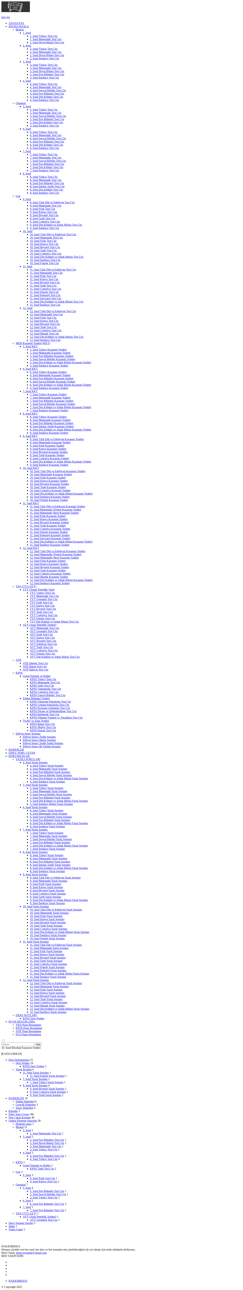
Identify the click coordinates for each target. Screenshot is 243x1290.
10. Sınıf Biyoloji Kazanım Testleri (49, 484)
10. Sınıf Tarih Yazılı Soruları (46, 925)
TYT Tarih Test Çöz (41, 612)
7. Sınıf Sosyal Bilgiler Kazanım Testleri (52, 404)
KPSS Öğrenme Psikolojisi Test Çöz (50, 701)
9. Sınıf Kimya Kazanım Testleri (48, 448)
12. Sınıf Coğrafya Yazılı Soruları (48, 1002)
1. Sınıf (27, 32)
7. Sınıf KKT (30, 391)
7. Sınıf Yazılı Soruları (35, 829)
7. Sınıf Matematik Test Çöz (45, 157)
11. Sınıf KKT (31, 503)
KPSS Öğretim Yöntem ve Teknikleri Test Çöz (56, 717)
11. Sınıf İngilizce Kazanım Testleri (49, 544)
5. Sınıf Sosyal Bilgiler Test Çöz (48, 116)
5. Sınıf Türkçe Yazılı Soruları (46, 788)
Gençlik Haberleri (26, 1104)
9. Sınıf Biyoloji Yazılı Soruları (47, 890)
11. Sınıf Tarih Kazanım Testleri (48, 525)
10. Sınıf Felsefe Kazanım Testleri (49, 500)
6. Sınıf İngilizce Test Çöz (44, 148)
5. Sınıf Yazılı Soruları (35, 784)
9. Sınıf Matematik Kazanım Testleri (50, 442)
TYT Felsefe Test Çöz (42, 618)
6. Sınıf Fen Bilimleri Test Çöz (47, 141)
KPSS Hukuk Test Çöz (43, 730)
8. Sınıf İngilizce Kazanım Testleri (49, 432)
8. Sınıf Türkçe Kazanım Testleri (48, 416)
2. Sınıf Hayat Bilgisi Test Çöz (47, 55)
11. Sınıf (27, 266)
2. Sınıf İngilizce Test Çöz (44, 58)
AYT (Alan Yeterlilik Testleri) (39, 624)
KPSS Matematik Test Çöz (45, 682)
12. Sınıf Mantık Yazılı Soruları (47, 1005)
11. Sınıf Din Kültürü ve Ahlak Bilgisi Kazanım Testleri (61, 541)
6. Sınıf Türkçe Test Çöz (43, 132)
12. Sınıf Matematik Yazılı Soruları (49, 986)
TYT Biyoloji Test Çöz (43, 608)
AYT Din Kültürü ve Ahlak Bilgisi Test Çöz (55, 656)
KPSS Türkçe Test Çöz (43, 679)
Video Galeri (16, 1229)
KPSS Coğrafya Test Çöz (44, 692)
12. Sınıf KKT (31, 548)
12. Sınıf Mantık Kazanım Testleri (49, 576)
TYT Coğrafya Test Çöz (43, 615)
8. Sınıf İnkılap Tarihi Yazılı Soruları (50, 864)
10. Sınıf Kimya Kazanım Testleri (49, 480)
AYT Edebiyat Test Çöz (43, 644)
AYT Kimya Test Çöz (42, 637)
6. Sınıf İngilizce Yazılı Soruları (47, 826)
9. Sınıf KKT (30, 436)
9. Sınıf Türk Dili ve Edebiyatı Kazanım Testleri (57, 439)
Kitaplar (13, 1111)
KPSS (19, 672)
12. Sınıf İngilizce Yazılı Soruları (48, 1012)
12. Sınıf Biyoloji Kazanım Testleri (49, 567)
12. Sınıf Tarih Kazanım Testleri (48, 570)
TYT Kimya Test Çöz (42, 605)
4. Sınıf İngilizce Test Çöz (44, 100)
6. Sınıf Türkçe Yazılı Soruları (46, 810)
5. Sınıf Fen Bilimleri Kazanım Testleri (51, 356)
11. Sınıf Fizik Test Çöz (43, 276)
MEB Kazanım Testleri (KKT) (33, 343)
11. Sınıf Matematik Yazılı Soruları (49, 948)
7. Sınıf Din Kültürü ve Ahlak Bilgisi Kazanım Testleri (60, 407)
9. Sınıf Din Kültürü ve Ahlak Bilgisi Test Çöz (56, 224)
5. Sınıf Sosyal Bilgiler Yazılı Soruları (51, 794)
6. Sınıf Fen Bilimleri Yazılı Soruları (50, 820)
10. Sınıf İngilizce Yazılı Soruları (48, 935)
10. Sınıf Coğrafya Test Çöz (45, 253)
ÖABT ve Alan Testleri (36, 720)
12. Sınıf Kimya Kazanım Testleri (49, 564)
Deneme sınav (24, 1123)
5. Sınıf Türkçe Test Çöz (43, 109)
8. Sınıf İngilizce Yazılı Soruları (47, 871)
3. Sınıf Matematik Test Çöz (45, 68)
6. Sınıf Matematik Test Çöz (45, 135)
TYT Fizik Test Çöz (41, 602)
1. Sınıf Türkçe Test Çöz (43, 36)
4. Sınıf (27, 80)
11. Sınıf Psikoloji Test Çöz (45, 295)
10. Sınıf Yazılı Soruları (36, 906)
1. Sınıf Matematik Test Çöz (45, 39)
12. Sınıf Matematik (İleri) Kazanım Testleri (54, 557)
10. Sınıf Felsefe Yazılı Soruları (47, 938)
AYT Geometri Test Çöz (44, 631)
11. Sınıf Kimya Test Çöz (44, 279)
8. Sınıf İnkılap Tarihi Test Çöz (47, 186)
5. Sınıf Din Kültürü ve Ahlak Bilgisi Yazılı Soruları (59, 800)
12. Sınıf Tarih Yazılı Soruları (46, 999)
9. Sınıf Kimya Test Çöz (43, 212)
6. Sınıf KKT (30, 368)
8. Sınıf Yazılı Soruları (35, 852)
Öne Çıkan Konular (20, 1117)
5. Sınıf (27, 106)
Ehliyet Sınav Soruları (28, 733)
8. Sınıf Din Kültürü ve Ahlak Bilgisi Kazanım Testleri (60, 429)
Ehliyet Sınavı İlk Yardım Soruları (42, 746)
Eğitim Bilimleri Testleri (36, 698)
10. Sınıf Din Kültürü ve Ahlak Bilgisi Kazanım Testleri (61, 493)
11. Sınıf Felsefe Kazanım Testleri (49, 532)
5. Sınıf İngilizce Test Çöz (44, 125)
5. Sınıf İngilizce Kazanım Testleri (49, 365)
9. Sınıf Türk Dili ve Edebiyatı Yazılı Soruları (55, 877)
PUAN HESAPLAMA (22, 1021)
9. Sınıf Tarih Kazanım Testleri (47, 455)
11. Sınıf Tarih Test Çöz (43, 285)
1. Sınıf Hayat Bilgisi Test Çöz (47, 42)
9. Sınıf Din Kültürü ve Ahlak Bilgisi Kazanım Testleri (60, 461)
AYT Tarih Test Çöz (41, 647)
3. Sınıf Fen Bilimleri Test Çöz (47, 74)
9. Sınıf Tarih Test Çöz (42, 218)
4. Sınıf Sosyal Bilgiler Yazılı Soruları (51, 775)
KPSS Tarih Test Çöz (42, 685)
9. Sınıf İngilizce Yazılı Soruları (47, 903)
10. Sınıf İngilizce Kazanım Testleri (50, 496)
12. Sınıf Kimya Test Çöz (44, 320)
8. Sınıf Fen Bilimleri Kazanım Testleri (51, 423)
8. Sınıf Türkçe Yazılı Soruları (46, 855)
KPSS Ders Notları (33, 1018)
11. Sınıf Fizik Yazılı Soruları (46, 951)
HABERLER (16, 749)
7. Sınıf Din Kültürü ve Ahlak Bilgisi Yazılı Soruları (59, 845)
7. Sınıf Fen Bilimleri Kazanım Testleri (51, 400)
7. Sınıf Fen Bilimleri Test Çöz (47, 164)
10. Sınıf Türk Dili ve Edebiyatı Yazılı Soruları (56, 909)
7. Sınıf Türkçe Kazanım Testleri (48, 394)
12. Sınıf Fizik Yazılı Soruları (46, 989)
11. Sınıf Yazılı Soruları (36, 941)
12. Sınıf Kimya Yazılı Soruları (47, 992)
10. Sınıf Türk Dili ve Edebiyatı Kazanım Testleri (57, 471)
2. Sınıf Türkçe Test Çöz (43, 48)
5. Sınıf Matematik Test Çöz (45, 112)
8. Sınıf (27, 173)
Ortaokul (21, 103)
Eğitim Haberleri (25, 1101)
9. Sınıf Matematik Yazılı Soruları (48, 880)
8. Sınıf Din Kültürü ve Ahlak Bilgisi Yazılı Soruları (59, 868)
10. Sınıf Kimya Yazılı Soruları (47, 919)
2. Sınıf (27, 45)
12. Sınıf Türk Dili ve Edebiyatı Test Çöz (53, 311)
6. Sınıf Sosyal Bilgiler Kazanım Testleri (52, 381)
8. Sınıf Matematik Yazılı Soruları (48, 858)
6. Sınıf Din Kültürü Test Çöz (46, 144)
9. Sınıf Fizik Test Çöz (42, 208)
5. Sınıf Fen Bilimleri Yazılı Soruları (50, 797)
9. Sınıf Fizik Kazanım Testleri (47, 445)
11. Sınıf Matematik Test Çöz (46, 272)
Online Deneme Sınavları (23, 1120)
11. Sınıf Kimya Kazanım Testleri (48, 519)
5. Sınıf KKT (30, 346)
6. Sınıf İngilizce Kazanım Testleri (49, 388)
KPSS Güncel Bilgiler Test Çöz (47, 695)
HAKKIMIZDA (18, 1280)
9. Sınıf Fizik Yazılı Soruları (45, 884)
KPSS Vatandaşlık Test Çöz (45, 688)
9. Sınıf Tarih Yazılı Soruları (45, 896)
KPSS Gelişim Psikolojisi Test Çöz (49, 704)
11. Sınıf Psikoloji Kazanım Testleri (50, 535)
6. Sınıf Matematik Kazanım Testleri (50, 375)
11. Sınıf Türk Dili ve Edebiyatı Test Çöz (53, 269)
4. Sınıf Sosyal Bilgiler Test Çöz (48, 90)
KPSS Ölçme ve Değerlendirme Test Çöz (53, 711)
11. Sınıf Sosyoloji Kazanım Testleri (50, 538)
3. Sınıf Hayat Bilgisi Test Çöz (47, 71)
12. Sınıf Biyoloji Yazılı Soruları (48, 996)
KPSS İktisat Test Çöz (42, 724)
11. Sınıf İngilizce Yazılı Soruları (48, 976)
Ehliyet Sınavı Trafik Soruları (39, 736)
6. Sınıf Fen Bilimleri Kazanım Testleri (51, 378)
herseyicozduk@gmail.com (31, 1252)
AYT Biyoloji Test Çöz (43, 640)
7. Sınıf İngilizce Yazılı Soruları (47, 848)
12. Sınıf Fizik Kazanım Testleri (48, 560)
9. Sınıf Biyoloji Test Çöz (44, 215)
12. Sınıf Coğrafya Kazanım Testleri (50, 573)
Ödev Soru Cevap (19, 1114)
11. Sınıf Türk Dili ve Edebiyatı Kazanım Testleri (57, 506)
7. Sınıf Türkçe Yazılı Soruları (46, 832)
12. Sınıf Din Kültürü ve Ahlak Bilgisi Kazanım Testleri (61, 580)
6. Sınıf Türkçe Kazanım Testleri (48, 372)
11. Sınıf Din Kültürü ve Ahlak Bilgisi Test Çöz (56, 301)
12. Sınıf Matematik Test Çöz (46, 314)
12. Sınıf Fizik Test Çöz (43, 317)
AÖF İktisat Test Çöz (35, 666)
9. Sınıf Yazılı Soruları (35, 874)
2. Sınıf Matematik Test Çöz (45, 52)
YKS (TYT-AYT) (26, 586)
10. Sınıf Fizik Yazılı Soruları (46, 916)
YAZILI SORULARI (28, 759)
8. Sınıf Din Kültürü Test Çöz (46, 189)
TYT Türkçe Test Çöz (42, 592)
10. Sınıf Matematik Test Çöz (46, 237)
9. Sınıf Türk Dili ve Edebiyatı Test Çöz (52, 202)
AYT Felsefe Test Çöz (42, 653)
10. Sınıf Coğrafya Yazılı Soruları (48, 928)
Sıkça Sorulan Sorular (21, 1223)
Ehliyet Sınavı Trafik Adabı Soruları (43, 743)
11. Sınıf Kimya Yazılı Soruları (47, 954)
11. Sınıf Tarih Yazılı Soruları (46, 960)
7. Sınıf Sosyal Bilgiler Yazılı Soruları (51, 839)
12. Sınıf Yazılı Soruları (36, 980)
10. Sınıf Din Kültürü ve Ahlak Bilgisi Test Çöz (56, 256)
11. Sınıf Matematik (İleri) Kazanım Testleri (54, 512)
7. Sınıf (27, 151)
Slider (12, 1226)
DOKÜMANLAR (19, 756)
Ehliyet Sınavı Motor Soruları (39, 740)
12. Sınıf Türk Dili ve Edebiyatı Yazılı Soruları (56, 983)
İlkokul (20, 29)
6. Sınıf (27, 128)
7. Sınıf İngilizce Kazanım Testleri (49, 410)
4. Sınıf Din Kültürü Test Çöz (46, 96)
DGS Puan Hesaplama (28, 1034)
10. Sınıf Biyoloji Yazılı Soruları (48, 922)
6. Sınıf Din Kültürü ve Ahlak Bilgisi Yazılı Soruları (59, 823)
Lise (18, 196)
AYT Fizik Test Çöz (41, 634)
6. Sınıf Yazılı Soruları (35, 807)
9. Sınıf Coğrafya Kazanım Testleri (49, 458)
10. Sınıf (27, 231)
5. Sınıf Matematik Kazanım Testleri (50, 352)
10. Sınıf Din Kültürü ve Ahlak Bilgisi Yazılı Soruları (59, 932)
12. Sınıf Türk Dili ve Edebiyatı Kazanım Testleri (57, 551)
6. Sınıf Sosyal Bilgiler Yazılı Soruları (51, 816)
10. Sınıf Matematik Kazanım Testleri (51, 474)
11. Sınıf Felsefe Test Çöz (44, 292)
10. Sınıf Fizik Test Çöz (43, 240)
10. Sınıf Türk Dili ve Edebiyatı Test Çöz (53, 234)
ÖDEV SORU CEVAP (22, 752)
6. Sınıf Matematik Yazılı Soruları (48, 813)
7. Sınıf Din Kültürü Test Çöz (46, 167)
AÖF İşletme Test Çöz (35, 663)
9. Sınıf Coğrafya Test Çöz (45, 221)
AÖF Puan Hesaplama (28, 1031)
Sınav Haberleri (24, 1107)
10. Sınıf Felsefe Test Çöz (44, 263)
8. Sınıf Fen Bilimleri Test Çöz (47, 183)
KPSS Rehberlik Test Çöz (44, 714)
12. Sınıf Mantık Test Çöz (44, 333)
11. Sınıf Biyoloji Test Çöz (45, 282)
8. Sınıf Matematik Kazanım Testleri (50, 420)
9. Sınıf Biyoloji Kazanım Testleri (49, 452)
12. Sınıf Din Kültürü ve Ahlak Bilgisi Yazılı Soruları (59, 1008)
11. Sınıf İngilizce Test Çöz (45, 304)
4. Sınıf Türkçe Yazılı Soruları (46, 765)
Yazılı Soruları (24, 1069)
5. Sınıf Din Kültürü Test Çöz (46, 122)
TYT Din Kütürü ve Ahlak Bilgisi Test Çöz (54, 621)
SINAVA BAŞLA (19, 26)
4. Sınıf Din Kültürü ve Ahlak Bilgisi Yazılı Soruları (59, 778)
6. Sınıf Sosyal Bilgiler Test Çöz (48, 138)
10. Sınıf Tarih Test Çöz (43, 250)
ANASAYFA (16, 23)
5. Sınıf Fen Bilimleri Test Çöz (47, 119)
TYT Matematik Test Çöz (44, 596)
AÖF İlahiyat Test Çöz (35, 669)
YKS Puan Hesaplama (28, 1024)
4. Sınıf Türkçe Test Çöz (43, 84)
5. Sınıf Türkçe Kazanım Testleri (48, 349)
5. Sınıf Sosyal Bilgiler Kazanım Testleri (52, 359)
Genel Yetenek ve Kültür (37, 676)
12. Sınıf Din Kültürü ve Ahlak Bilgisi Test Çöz (56, 336)
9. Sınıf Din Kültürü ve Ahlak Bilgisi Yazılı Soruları (59, 900)
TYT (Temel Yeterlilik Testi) (39, 589)
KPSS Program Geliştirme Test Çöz (50, 708)
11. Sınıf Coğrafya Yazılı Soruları (48, 964)
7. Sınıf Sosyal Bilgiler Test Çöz (48, 160)
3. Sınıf (27, 61)
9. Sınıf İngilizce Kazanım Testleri (49, 464)
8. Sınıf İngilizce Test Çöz (44, 192)
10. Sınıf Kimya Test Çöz (44, 244)
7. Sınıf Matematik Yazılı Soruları (48, 836)
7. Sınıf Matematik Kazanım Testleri (50, 397)
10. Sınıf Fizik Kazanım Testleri (48, 477)
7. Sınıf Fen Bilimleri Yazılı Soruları (50, 842)
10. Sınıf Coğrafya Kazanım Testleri (50, 490)
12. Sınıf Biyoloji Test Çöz (45, 324)
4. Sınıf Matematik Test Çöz (45, 87)
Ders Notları (23, 1063)
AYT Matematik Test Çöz (44, 628)
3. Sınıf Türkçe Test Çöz (43, 64)
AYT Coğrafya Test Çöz (44, 650)
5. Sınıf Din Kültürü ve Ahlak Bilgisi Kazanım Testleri (60, 362)
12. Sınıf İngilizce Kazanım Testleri (50, 583)
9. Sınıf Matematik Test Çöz (45, 205)
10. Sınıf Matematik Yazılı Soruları (49, 912)
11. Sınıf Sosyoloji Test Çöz (45, 298)
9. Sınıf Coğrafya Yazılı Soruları (48, 893)
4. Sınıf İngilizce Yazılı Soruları (47, 781)
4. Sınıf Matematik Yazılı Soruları (48, 768)
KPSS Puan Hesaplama (29, 1028)
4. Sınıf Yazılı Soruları (35, 762)
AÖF (19, 660)
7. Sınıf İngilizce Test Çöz (44, 170)
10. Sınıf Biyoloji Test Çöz (45, 247)
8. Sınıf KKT (30, 413)
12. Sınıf (27, 308)
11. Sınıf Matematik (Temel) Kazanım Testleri (55, 509)
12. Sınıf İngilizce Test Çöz (45, 340)
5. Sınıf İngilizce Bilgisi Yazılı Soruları (51, 804)
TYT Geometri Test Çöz (43, 599)
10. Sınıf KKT (31, 468)
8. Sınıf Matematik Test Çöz (45, 180)
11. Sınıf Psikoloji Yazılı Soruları (48, 970)
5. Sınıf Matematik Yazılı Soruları (48, 791)
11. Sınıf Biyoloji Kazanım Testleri (49, 522)
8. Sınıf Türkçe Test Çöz (43, 176)
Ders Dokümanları (19, 1059)
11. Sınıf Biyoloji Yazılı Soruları (48, 957)
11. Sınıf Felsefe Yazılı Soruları (47, 967)
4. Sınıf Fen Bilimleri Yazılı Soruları (50, 772)
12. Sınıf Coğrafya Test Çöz (45, 330)
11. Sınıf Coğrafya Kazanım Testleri (50, 528)
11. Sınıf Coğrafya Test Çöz (45, 288)
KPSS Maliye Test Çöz (43, 727)
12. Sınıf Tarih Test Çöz (43, 327)
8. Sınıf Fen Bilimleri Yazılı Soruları (50, 861)
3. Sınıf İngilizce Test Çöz (44, 77)
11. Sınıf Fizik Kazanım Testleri (47, 516)
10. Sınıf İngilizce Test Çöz (45, 260)
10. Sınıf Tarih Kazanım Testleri (48, 487)
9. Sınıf (27, 199)
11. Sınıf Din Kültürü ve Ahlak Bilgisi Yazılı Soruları (59, 973)
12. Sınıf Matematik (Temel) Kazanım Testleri (55, 554)
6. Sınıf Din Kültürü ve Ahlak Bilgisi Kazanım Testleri (60, 384)
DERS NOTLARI (26, 1015)
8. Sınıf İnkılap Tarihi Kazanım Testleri (52, 426)
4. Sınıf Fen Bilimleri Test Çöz (47, 93)
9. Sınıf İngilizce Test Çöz (44, 228)
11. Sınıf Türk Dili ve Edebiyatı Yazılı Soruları (56, 944)
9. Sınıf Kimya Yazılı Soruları (46, 887)
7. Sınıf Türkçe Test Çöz (43, 154)
